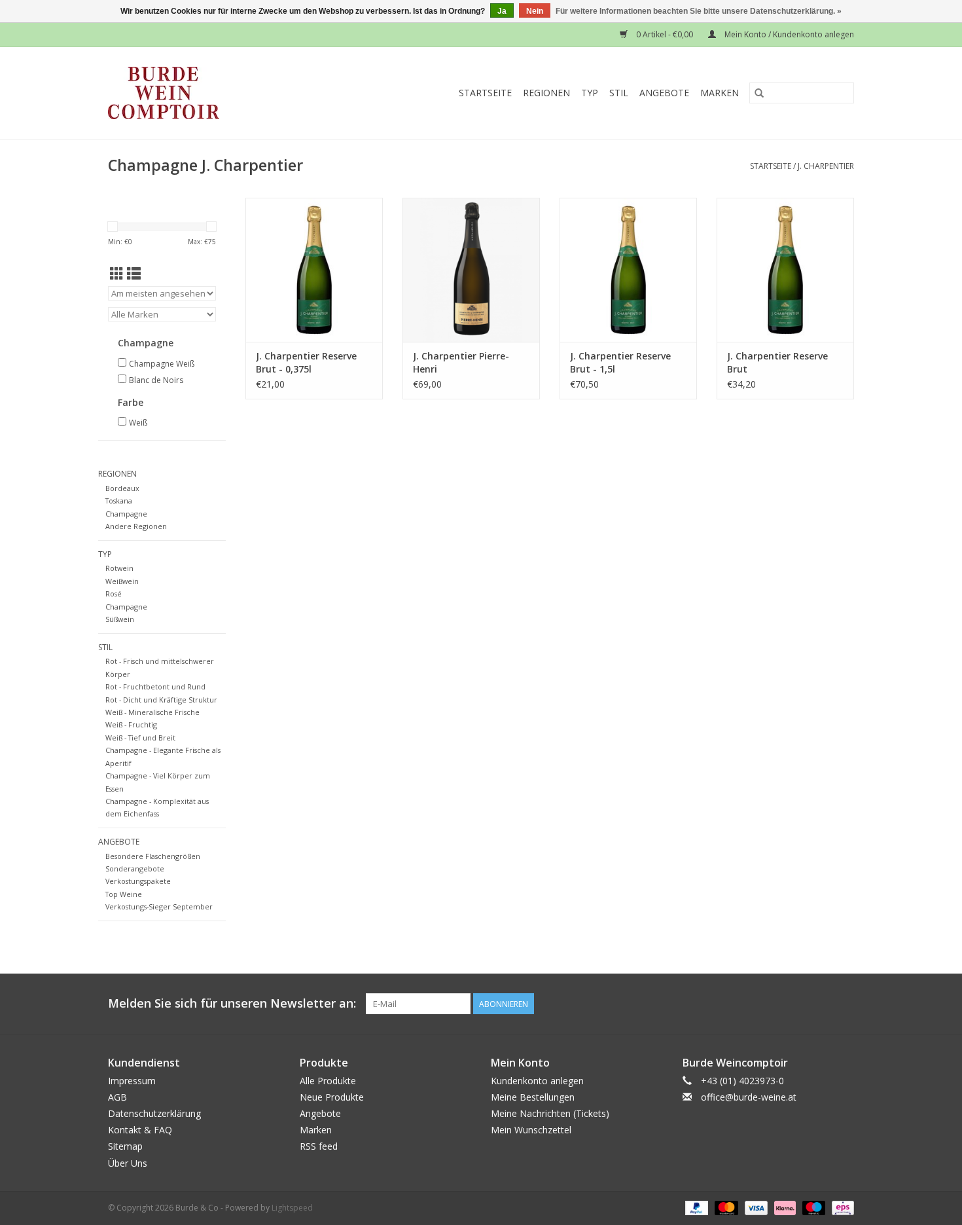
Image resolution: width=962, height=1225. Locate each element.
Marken (719, 92)
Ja (502, 11)
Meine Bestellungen (533, 1097)
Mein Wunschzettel (531, 1130)
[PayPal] (695, 1207)
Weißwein (122, 581)
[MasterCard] (724, 1207)
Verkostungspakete (138, 881)
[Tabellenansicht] (117, 274)
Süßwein (119, 619)
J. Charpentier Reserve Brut (777, 362)
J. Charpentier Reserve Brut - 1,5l (620, 362)
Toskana (118, 500)
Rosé (113, 593)
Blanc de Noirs (156, 380)
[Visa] (755, 1207)
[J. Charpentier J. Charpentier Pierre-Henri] (471, 270)
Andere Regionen (136, 526)
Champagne (126, 514)
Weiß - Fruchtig (131, 724)
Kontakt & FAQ (140, 1130)
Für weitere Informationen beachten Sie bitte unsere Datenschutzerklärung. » (699, 11)
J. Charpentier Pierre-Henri (461, 362)
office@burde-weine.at (748, 1097)
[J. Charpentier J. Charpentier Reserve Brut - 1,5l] (628, 270)
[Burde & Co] (189, 93)
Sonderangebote (134, 868)
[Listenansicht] (134, 274)
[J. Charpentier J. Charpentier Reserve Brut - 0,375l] (314, 270)
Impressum (132, 1080)
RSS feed (319, 1146)
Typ (589, 92)
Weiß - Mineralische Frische (152, 712)
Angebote (664, 92)
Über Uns (127, 1163)
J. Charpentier (826, 166)
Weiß (138, 422)
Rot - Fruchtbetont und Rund (155, 686)
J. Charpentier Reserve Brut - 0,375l (306, 362)
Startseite (485, 92)
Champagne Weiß (161, 363)
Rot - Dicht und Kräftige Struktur (161, 699)
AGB (117, 1097)
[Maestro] (812, 1207)
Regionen (546, 92)
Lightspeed (292, 1207)
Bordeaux (122, 488)
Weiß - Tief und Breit (140, 737)
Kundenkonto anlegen (537, 1080)
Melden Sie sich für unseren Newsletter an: (232, 1003)
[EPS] (840, 1207)
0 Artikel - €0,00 (664, 34)
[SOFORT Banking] (784, 1207)
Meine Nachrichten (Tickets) (550, 1113)
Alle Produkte (328, 1080)
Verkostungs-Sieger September (159, 906)
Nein (534, 11)
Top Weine (123, 894)
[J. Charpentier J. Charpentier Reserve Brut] (785, 270)
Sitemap (125, 1146)
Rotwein (119, 568)
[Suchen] (759, 92)
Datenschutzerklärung (154, 1113)
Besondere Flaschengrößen (152, 856)
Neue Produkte (332, 1097)
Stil (618, 92)
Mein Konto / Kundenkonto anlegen (788, 34)
